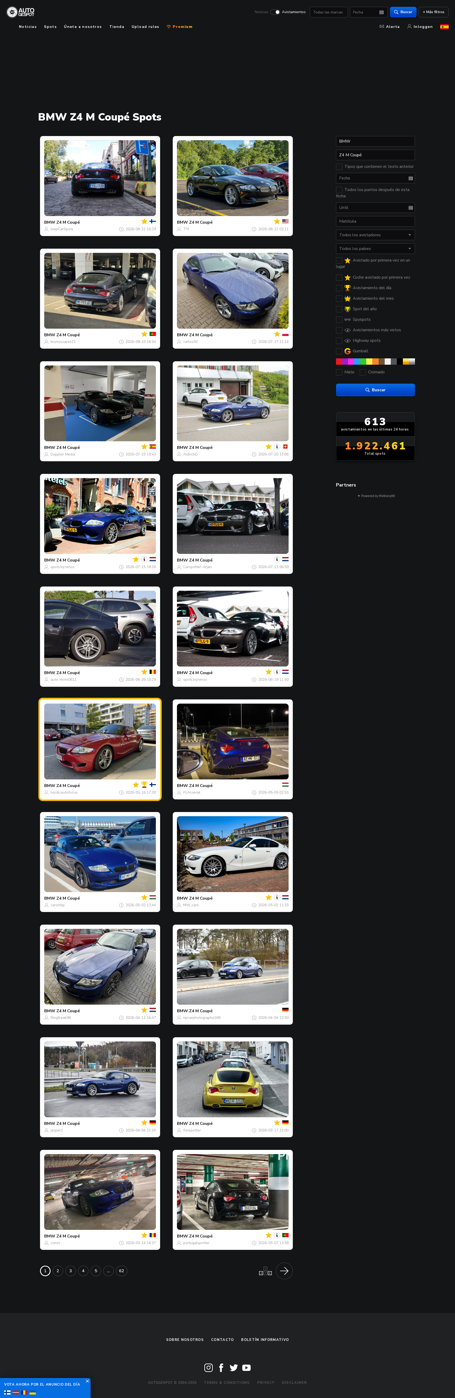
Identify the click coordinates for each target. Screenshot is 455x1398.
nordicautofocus (64, 792)
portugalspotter (196, 1242)
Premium (181, 26)
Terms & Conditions (227, 1382)
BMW (49, 222)
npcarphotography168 (201, 1017)
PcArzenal (191, 792)
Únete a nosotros (83, 26)
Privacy (266, 1382)
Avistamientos (294, 12)
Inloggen (423, 26)
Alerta (393, 26)
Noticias (261, 12)
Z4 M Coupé (68, 222)
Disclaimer (294, 1382)
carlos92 (190, 341)
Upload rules (145, 26)
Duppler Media (63, 454)
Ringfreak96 (61, 1017)
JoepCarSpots (62, 229)
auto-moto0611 (64, 679)
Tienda (116, 26)
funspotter (192, 1130)
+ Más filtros (433, 11)
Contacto (222, 1339)
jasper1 (57, 1130)
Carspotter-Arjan (197, 566)
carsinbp (58, 905)
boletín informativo (265, 1339)
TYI (186, 229)
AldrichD (190, 454)
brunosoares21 (63, 341)
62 (121, 1271)
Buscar (406, 11)
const (55, 1242)
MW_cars (191, 905)
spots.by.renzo (63, 566)
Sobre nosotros (185, 1339)
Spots (50, 26)
